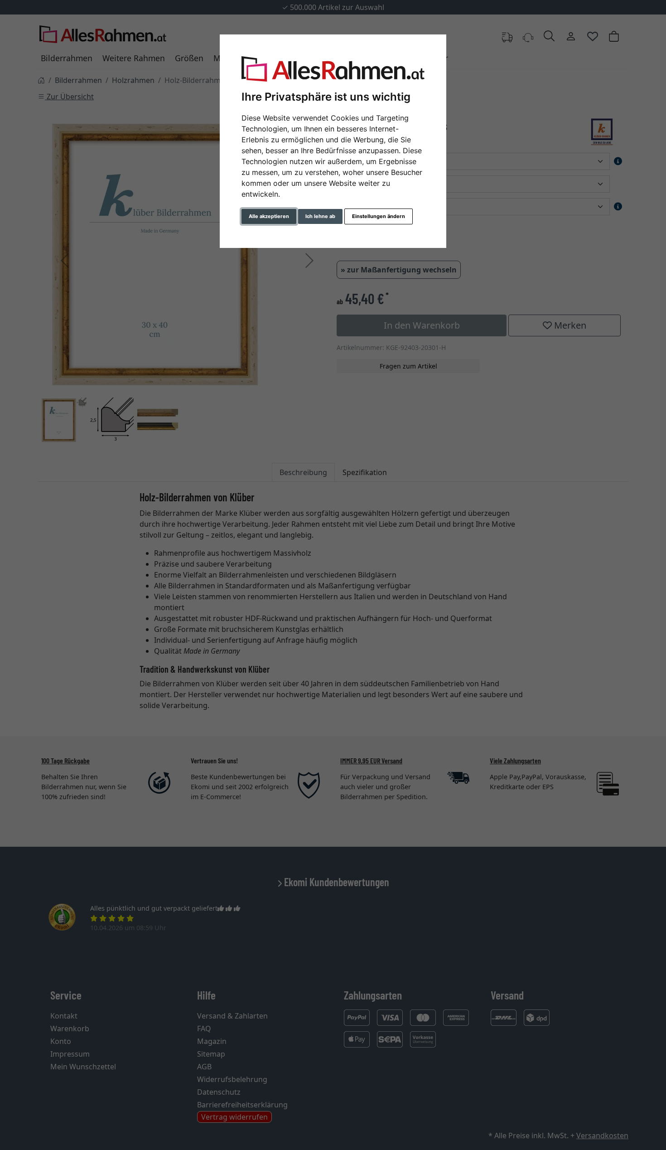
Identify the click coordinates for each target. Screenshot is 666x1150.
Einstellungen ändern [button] (378, 216)
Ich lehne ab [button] (320, 216)
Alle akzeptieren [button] (269, 216)
